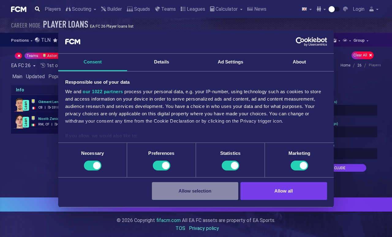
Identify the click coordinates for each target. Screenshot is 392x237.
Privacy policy (204, 228)
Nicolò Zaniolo (50, 119)
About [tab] (299, 61)
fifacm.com (168, 220)
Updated (35, 76)
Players (53, 9)
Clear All (360, 55)
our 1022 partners (103, 91)
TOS (180, 228)
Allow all (283, 190)
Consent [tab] (93, 61)
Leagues (195, 9)
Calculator (226, 9)
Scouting (81, 9)
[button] (57, 40)
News (259, 9)
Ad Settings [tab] (230, 61)
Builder (114, 9)
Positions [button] (20, 40)
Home (345, 65)
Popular (56, 76)
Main (17, 76)
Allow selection (195, 190)
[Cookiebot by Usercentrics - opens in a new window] (300, 41)
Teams (168, 9)
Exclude (337, 168)
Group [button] (359, 40)
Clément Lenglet (51, 102)
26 (359, 65)
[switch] (161, 165)
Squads (141, 9)
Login (358, 9)
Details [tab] (161, 61)
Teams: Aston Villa (46, 56)
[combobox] (337, 110)
